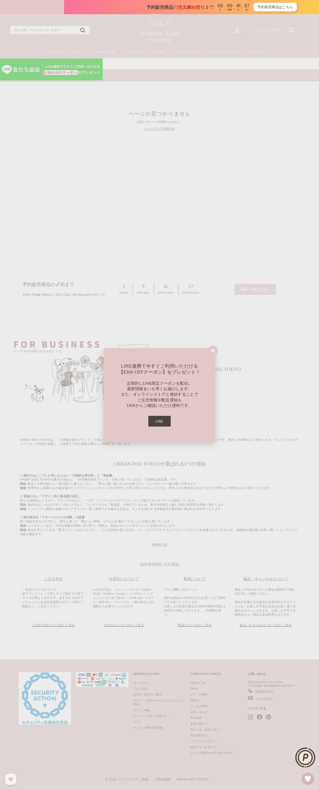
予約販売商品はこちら (231, 6)
